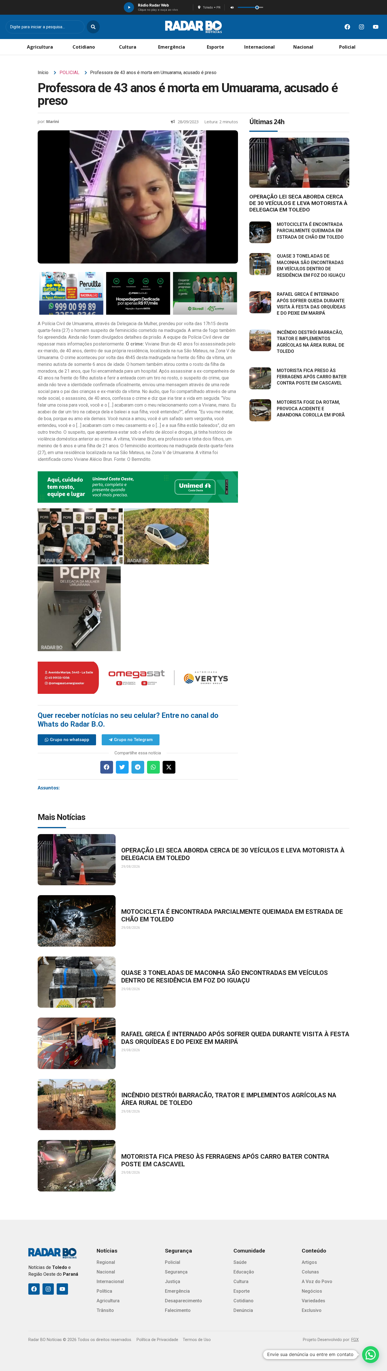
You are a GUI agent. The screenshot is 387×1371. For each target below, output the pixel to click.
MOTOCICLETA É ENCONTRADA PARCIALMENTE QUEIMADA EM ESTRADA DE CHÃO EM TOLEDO (310, 231)
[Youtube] (375, 27)
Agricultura (40, 47)
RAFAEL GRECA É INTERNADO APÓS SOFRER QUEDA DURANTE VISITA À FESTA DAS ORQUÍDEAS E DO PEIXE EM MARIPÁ (235, 1037)
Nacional (303, 47)
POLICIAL (69, 72)
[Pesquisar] (93, 26)
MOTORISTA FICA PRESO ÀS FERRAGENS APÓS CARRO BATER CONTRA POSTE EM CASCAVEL (311, 377)
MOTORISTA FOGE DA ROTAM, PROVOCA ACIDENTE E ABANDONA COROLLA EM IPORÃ (311, 409)
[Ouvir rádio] (129, 7)
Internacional (259, 47)
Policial (347, 47)
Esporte (215, 47)
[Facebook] (347, 27)
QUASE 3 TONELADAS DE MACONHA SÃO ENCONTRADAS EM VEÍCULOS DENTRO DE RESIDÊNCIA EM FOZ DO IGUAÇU (224, 976)
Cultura (127, 47)
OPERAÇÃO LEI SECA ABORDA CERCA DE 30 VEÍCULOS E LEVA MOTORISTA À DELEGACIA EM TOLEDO (298, 203)
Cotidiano (84, 47)
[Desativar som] (232, 7)
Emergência (171, 47)
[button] (106, 767)
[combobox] (45, 26)
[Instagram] (361, 27)
